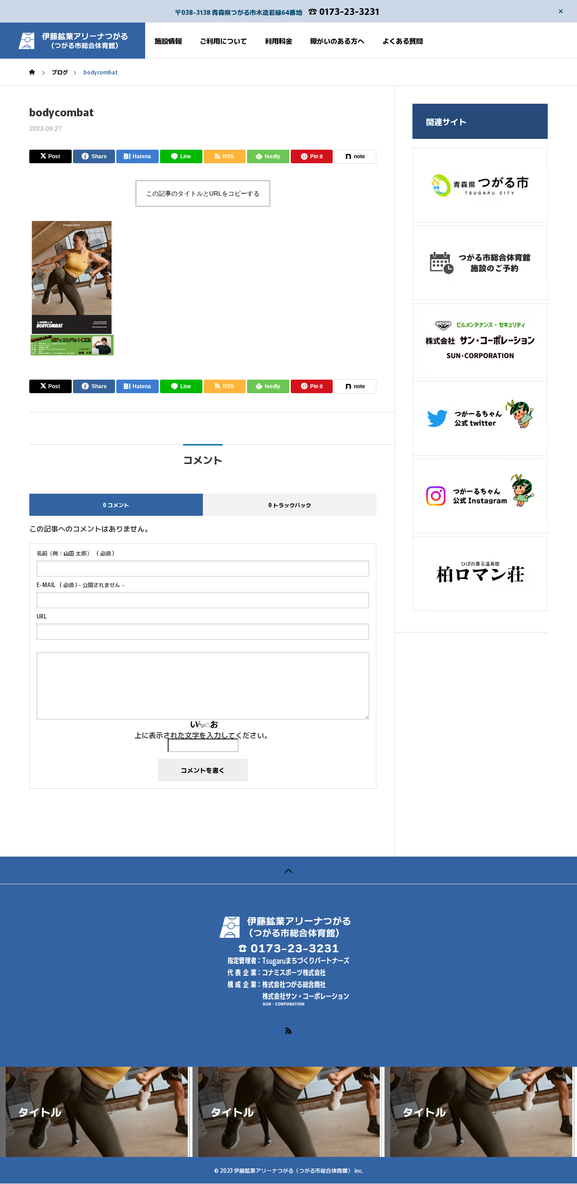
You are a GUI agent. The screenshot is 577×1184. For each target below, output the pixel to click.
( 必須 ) (75, 553)
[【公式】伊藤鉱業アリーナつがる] (72, 41)
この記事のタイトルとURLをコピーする (203, 193)
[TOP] (288, 870)
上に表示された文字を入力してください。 (202, 735)
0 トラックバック (289, 505)
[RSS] (288, 1030)
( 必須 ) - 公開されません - (80, 584)
